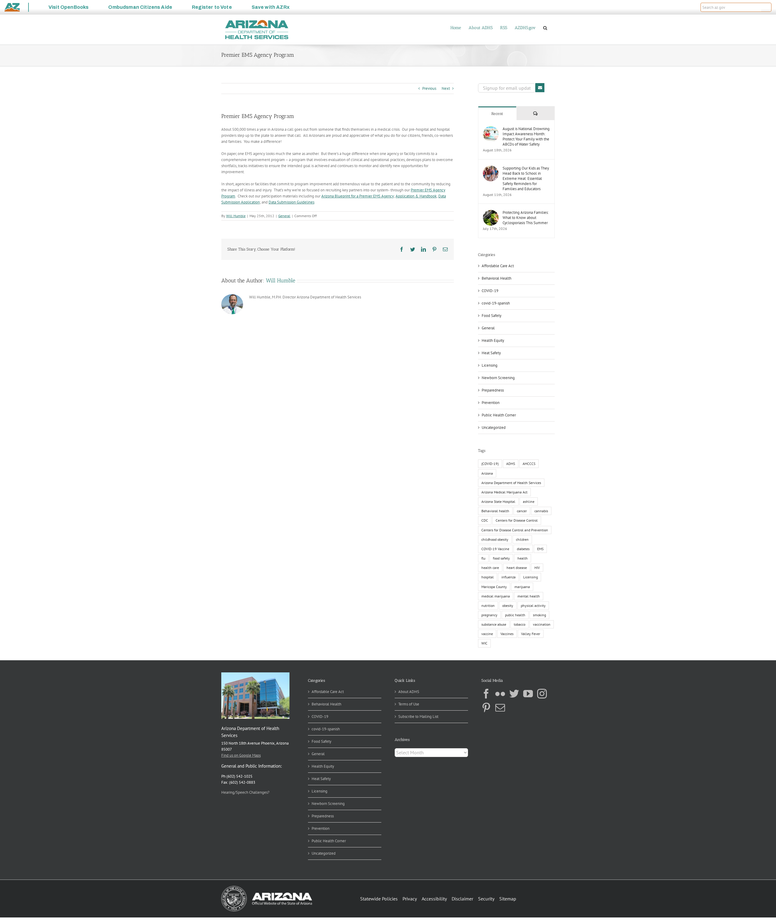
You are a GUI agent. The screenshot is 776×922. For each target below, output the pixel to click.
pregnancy (489, 615)
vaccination (541, 624)
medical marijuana (495, 596)
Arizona (487, 473)
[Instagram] (542, 693)
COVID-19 (490, 290)
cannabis (541, 511)
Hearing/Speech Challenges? (245, 792)
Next (446, 88)
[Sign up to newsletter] (539, 87)
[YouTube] (528, 693)
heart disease (517, 567)
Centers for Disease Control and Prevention (514, 530)
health (522, 558)
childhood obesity (494, 539)
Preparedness (493, 390)
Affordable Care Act (498, 265)
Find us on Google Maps (241, 755)
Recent (497, 113)
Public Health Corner (499, 415)
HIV (537, 567)
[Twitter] (514, 693)
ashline (528, 501)
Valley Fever (530, 633)
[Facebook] (486, 693)
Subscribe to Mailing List (418, 716)
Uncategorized (494, 427)
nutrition (488, 605)
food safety (501, 558)
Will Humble (236, 216)
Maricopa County (494, 586)
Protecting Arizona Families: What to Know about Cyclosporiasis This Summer (526, 217)
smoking (539, 615)
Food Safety (491, 315)
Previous (429, 88)
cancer (522, 511)
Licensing (489, 365)
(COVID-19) (490, 463)
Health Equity (493, 340)
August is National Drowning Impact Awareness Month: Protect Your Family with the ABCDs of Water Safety (526, 136)
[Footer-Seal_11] (266, 887)
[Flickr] (500, 693)
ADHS (510, 463)
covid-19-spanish (496, 303)
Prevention (491, 402)
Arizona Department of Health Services (511, 482)
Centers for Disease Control (517, 520)
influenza (508, 577)
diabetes (523, 549)
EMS (540, 549)
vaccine (487, 633)
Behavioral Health (496, 278)
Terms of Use (408, 704)
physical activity (533, 605)
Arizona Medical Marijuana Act (504, 492)
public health (515, 615)
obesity (507, 605)
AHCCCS (529, 463)
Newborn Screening (498, 377)
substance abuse (493, 624)
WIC (484, 643)
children (522, 539)
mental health (528, 596)
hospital (487, 577)
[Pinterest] (486, 707)
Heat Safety (491, 352)
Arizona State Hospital (498, 501)
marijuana (522, 586)
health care (490, 567)
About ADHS (408, 691)
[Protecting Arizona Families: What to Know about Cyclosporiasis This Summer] (491, 212)
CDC (484, 520)
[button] (766, 7)
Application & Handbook (416, 196)
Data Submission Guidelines (291, 202)
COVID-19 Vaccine (495, 549)
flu (483, 558)
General (284, 216)
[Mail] (500, 707)
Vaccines (506, 633)
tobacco (519, 624)
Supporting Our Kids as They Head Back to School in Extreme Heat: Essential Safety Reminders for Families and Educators (526, 178)
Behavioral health (495, 511)
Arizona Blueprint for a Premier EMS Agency (357, 196)
